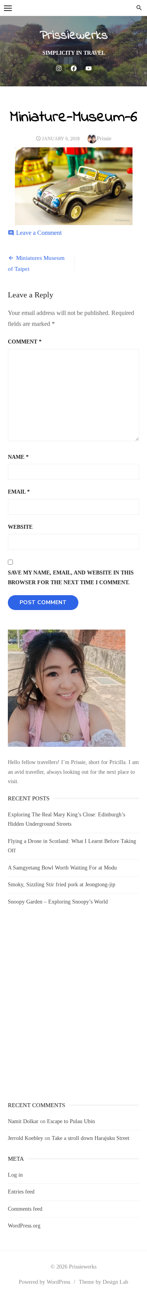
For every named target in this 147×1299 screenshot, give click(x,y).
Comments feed (25, 1209)
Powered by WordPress (44, 1282)
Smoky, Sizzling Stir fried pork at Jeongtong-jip (61, 884)
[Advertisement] (73, 1010)
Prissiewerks (74, 36)
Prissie (104, 138)
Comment (25, 342)
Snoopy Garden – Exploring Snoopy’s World (58, 902)
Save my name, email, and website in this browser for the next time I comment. (71, 577)
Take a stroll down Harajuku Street (90, 1138)
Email (19, 492)
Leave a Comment (39, 232)
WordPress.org (24, 1226)
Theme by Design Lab (103, 1282)
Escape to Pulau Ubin (71, 1121)
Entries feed (21, 1192)
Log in (15, 1175)
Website (20, 527)
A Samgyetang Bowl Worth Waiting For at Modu (62, 868)
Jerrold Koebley (25, 1138)
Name (18, 457)
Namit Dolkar (23, 1121)
